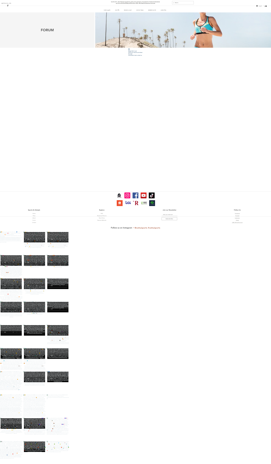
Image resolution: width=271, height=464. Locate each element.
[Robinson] (144, 203)
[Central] (136, 203)
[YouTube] (144, 195)
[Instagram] (127, 195)
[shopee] (120, 203)
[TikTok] (152, 195)
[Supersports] (152, 203)
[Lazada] (128, 203)
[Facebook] (135, 195)
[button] (265, 6)
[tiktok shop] (119, 195)
